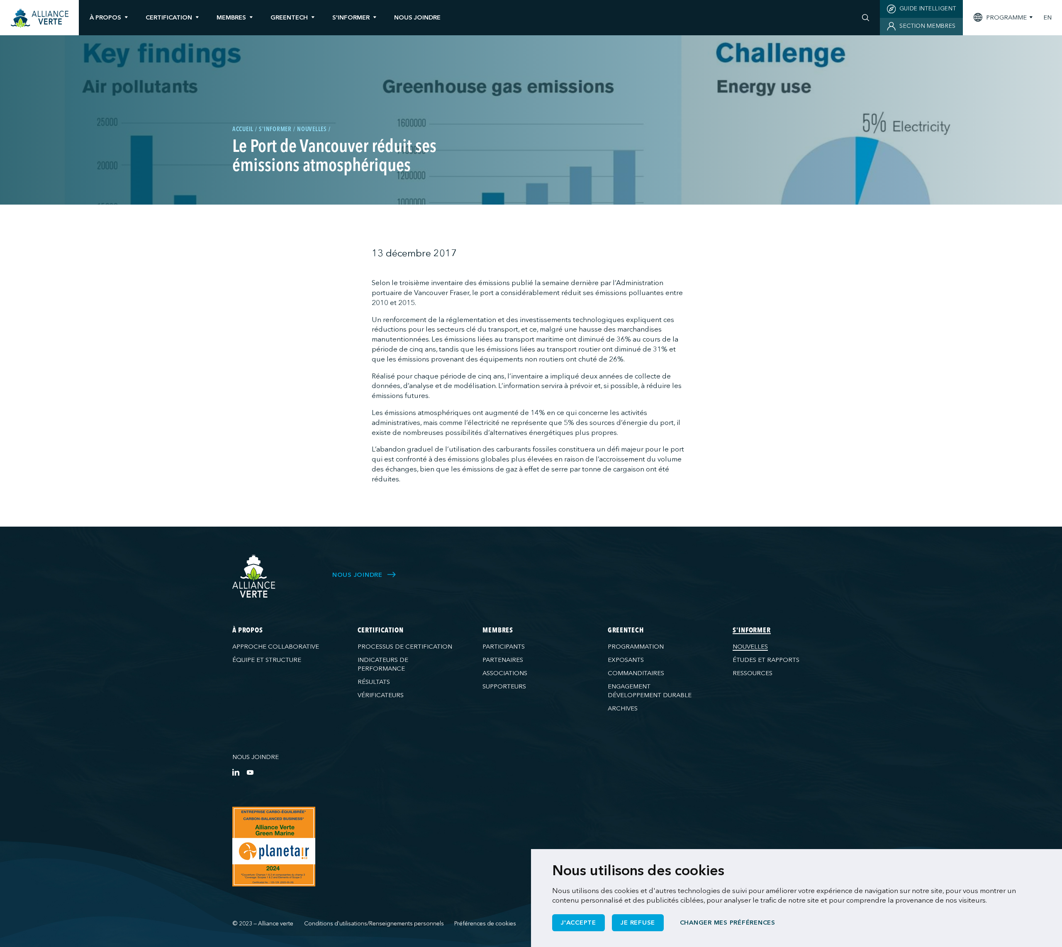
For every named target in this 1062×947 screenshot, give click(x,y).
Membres (231, 17)
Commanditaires (636, 673)
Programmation (636, 646)
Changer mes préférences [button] (727, 922)
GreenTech (289, 17)
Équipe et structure (266, 660)
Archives (623, 708)
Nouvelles (750, 646)
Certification (169, 17)
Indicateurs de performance (383, 664)
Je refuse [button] (638, 922)
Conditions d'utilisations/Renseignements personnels (374, 923)
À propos (105, 17)
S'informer (351, 17)
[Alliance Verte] (253, 576)
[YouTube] (249, 772)
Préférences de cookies (485, 923)
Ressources (752, 673)
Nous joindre (255, 757)
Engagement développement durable (650, 690)
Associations (504, 673)
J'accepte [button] (578, 922)
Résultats (374, 682)
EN (1047, 18)
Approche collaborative (275, 646)
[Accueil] (39, 18)
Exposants (626, 660)
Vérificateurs (381, 695)
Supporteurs (504, 686)
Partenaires (502, 660)
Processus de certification (405, 646)
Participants (503, 646)
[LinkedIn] (235, 772)
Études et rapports (766, 660)
